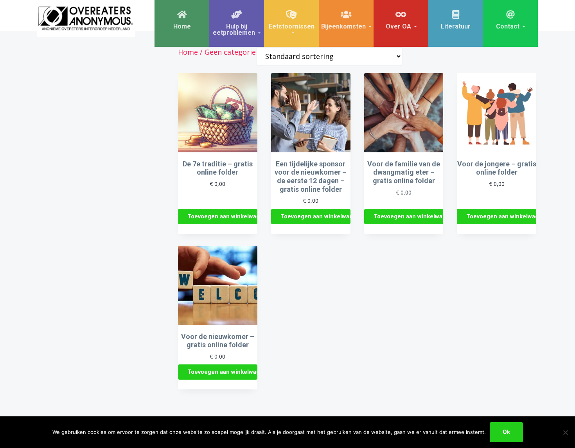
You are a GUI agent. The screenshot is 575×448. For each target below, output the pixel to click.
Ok (506, 432)
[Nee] (565, 432)
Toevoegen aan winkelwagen (222, 216)
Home (188, 52)
